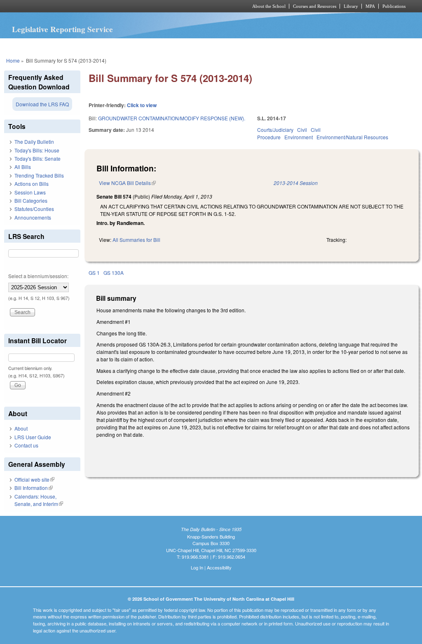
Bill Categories (30, 200)
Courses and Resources (314, 6)
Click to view (142, 105)
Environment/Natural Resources (352, 137)
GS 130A (113, 272)
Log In (197, 567)
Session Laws (30, 192)
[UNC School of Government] (102, 6)
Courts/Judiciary (275, 129)
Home (13, 60)
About (21, 428)
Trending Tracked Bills (39, 175)
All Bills (22, 166)
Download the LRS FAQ (42, 104)
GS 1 (94, 272)
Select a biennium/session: (38, 275)
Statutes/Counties (34, 208)
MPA (370, 6)
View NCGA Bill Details (127, 182)
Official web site (34, 479)
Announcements (32, 217)
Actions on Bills (31, 183)
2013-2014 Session (296, 182)
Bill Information (33, 487)
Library (351, 6)
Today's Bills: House (36, 150)
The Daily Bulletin (34, 141)
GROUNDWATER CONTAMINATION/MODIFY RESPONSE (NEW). (171, 118)
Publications (394, 6)
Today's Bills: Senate (37, 158)
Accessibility (219, 567)
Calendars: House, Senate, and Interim (38, 500)
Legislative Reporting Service (62, 29)
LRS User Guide (32, 436)
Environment (298, 137)
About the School (269, 6)
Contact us (26, 445)
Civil (302, 129)
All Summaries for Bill (136, 239)
